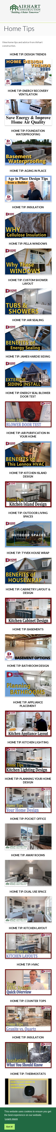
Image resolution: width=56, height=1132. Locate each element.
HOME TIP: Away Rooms (28, 855)
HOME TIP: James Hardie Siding (28, 356)
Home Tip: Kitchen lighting (28, 742)
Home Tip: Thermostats (28, 1073)
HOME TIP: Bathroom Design (28, 665)
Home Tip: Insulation (28, 207)
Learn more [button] (11, 1119)
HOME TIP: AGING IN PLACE (28, 170)
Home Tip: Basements (28, 629)
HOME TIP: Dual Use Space (28, 891)
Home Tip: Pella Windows (28, 243)
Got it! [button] (9, 1126)
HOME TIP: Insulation (28, 1037)
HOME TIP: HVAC (28, 964)
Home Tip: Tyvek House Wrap (28, 553)
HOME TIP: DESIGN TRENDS (28, 54)
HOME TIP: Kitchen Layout (28, 928)
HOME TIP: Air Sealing (28, 320)
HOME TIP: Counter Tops (28, 1001)
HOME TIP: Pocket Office (28, 818)
